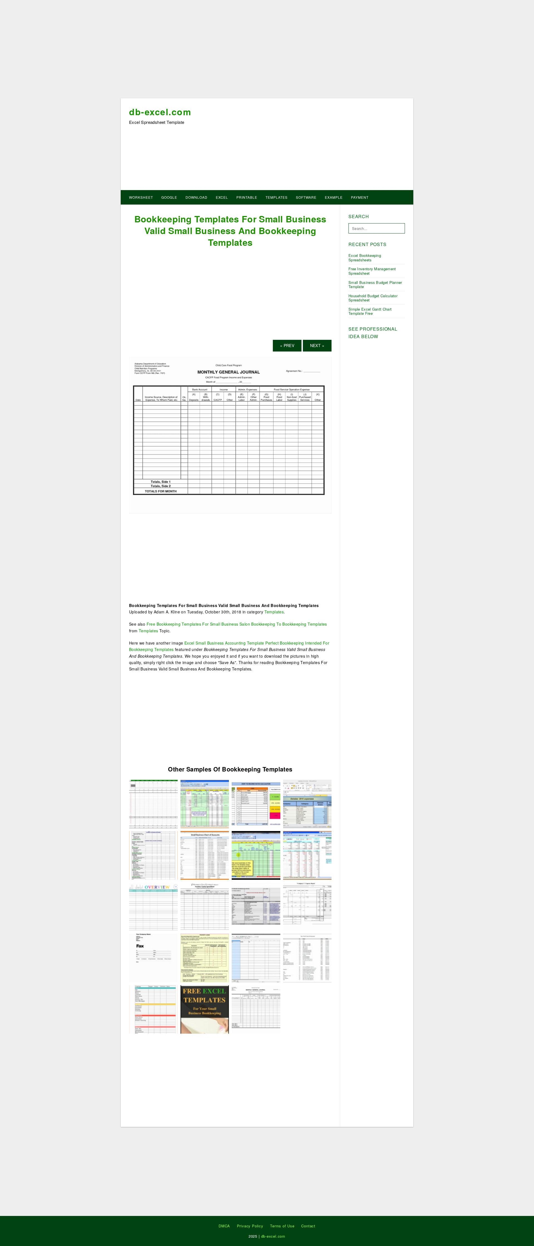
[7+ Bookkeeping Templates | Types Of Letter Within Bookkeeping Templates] (205, 803)
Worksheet (141, 197)
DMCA (224, 1225)
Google (169, 197)
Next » (317, 345)
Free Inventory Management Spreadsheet (372, 271)
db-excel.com (160, 111)
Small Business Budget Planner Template (375, 284)
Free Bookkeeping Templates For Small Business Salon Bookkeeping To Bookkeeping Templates (237, 624)
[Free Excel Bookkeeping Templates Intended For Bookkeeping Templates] (205, 1008)
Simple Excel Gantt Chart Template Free (370, 311)
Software (306, 197)
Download (196, 197)
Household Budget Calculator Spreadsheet (372, 298)
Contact (308, 1225)
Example (334, 197)
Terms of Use (282, 1225)
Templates (277, 197)
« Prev (287, 345)
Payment (360, 197)
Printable (246, 197)
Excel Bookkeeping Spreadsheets (364, 257)
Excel (222, 197)
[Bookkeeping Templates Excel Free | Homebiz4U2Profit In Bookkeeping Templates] (256, 854)
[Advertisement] (267, 51)
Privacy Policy (250, 1225)
